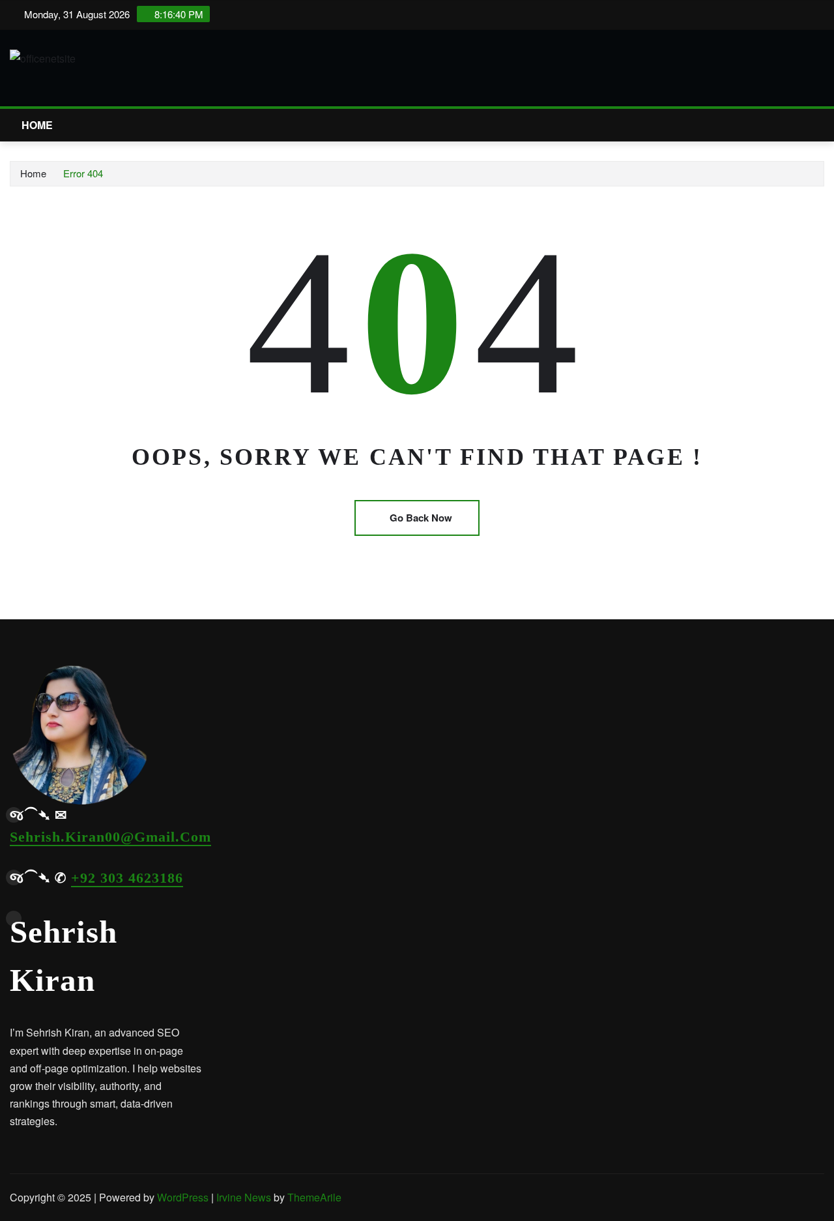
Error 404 (83, 173)
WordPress (182, 1197)
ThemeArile (314, 1197)
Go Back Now (421, 517)
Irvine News (243, 1197)
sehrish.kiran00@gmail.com (110, 837)
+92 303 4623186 (127, 878)
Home (37, 124)
